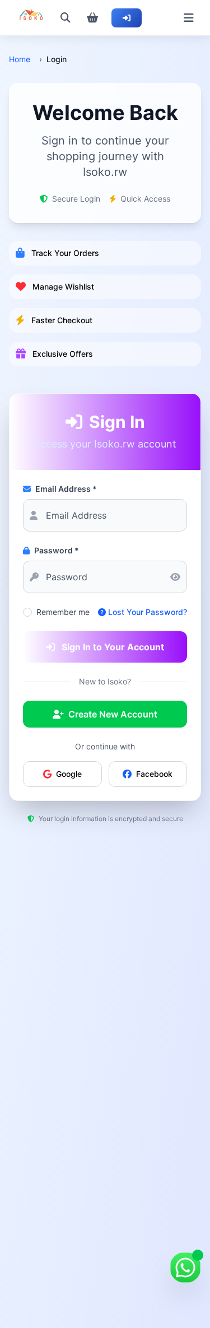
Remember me (63, 612)
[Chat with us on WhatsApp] (185, 1267)
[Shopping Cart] (92, 18)
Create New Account (112, 714)
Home (19, 59)
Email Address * (66, 488)
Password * (56, 550)
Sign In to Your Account (113, 647)
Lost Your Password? (147, 612)
